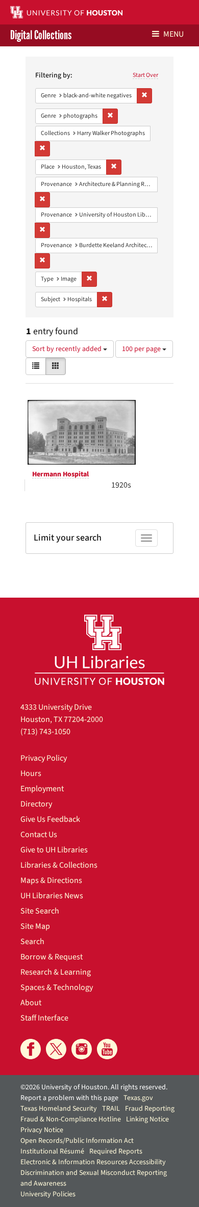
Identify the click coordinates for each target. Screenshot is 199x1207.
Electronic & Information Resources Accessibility (93, 1162)
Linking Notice (147, 1119)
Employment (42, 788)
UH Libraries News (51, 895)
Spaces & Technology (56, 987)
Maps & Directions (51, 880)
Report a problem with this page (69, 1098)
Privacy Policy (43, 758)
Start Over (145, 75)
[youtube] (107, 1049)
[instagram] (81, 1049)
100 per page (142, 349)
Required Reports (115, 1151)
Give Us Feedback (50, 819)
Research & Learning (55, 972)
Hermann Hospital (60, 474)
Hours (30, 773)
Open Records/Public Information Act (77, 1141)
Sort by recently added (67, 349)
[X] (56, 1049)
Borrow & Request (51, 956)
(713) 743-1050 (45, 731)
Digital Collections (40, 35)
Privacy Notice (41, 1130)
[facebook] (30, 1049)
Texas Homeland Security (58, 1109)
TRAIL (111, 1109)
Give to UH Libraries (54, 849)
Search (32, 941)
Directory (36, 804)
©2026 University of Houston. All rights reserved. (93, 1087)
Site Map (35, 926)
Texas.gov (138, 1098)
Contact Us (38, 834)
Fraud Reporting (150, 1109)
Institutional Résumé (52, 1151)
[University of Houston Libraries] (99, 649)
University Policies (48, 1194)
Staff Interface (44, 1018)
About (30, 1002)
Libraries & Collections (58, 865)
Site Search (39, 911)
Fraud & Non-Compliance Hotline (70, 1119)
